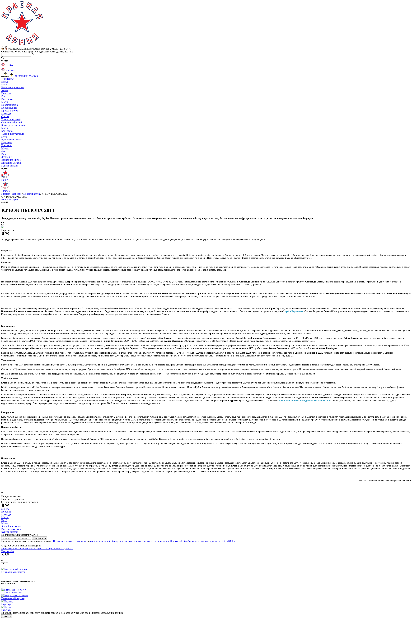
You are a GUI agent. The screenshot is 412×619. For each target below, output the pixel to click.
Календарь (7, 130)
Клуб (4, 520)
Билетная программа (12, 87)
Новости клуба (9, 104)
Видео (4, 154)
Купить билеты (9, 532)
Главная (5, 193)
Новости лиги (9, 107)
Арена (4, 90)
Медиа (5, 523)
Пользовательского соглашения (70, 541)
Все (3, 96)
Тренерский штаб (10, 119)
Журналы (6, 157)
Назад (4, 81)
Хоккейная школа (11, 526)
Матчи (5, 102)
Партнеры (6, 142)
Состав (5, 116)
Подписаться (39, 538)
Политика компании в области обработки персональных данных (37, 548)
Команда (6, 514)
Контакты (6, 145)
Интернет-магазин (11, 529)
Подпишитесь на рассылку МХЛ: (19, 534)
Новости (16, 193)
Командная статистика (13, 125)
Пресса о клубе (9, 110)
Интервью (7, 99)
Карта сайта (7, 551)
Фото (4, 151)
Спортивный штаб (11, 122)
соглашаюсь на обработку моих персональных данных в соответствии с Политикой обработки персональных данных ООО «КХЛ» (162, 541)
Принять (7, 616)
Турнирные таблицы (12, 133)
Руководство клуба (11, 139)
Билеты (5, 508)
